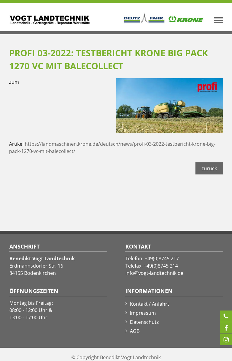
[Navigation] (220, 20)
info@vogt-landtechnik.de (154, 273)
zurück (209, 168)
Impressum (143, 313)
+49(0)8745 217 (162, 258)
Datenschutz (144, 322)
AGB (135, 331)
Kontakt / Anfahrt (149, 304)
